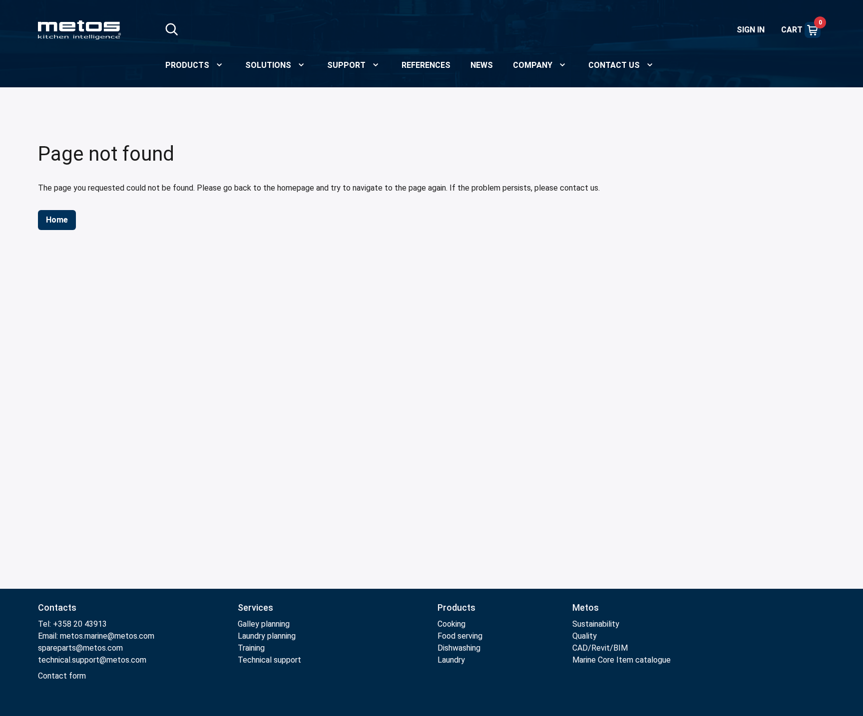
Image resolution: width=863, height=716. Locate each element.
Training (251, 648)
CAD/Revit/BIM (600, 648)
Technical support (269, 660)
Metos (585, 607)
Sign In (751, 29)
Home (57, 220)
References (426, 65)
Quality (584, 636)
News (481, 65)
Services (255, 607)
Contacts (57, 607)
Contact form (62, 676)
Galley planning (264, 624)
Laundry (451, 660)
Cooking (451, 624)
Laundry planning (267, 636)
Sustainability (595, 624)
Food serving (459, 636)
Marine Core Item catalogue (621, 660)
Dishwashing (458, 648)
